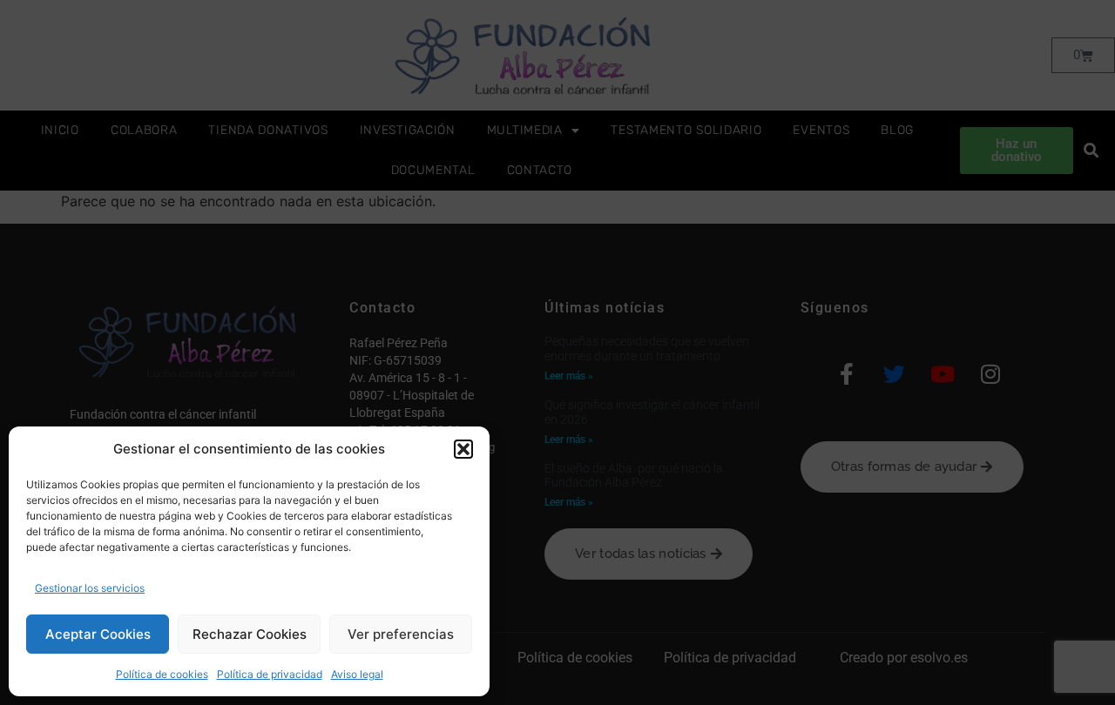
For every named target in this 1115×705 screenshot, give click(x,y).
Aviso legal (357, 674)
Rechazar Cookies (250, 634)
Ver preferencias (401, 634)
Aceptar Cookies (98, 634)
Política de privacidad (269, 674)
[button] (463, 449)
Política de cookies (162, 674)
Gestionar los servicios (90, 587)
